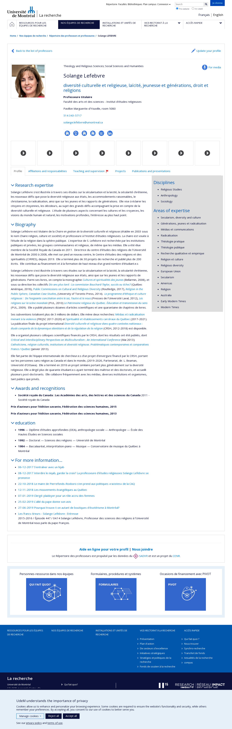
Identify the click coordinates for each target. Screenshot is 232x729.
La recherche (50, 15)
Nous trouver (191, 643)
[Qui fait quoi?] (46, 594)
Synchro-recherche (194, 648)
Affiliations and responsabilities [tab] (47, 171)
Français (204, 15)
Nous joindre (142, 549)
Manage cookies (30, 716)
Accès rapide (192, 630)
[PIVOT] (185, 594)
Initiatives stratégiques (152, 653)
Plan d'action (147, 643)
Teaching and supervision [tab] (92, 172)
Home (13, 35)
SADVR (143, 556)
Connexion (162, 4)
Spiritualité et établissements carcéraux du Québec (98, 319)
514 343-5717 (72, 115)
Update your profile (208, 51)
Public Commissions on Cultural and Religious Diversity (67, 289)
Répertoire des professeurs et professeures (72, 35)
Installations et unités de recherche (111, 632)
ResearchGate (67, 133)
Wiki (101, 133)
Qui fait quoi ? (191, 639)
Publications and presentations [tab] (151, 171)
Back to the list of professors (34, 51)
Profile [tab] (18, 171)
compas (188, 662)
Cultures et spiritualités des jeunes (103, 280)
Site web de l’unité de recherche (84, 133)
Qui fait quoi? (71, 684)
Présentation (147, 639)
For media (214, 67)
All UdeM (198, 8)
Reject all (53, 716)
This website (183, 8)
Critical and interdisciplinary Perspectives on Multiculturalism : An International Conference (65, 339)
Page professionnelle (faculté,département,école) (76, 133)
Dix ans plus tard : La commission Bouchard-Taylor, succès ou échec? (90, 284)
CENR (176, 556)
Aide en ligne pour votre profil (103, 549)
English (218, 15)
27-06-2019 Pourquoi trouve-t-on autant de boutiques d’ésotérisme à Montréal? (68, 507)
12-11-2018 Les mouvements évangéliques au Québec (52, 489)
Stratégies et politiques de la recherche (155, 659)
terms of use (55, 723)
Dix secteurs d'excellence (154, 648)
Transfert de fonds (194, 653)
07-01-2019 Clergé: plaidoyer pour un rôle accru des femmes (56, 495)
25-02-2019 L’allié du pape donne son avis (44, 501)
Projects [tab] (120, 171)
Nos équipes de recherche (32, 35)
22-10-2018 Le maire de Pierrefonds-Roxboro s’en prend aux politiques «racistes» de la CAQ (76, 484)
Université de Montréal (21, 11)
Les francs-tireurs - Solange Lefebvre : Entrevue (48, 513)
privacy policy (34, 723)
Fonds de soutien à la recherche (157, 666)
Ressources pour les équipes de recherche (25, 632)
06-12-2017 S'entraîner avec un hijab (41, 467)
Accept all (71, 716)
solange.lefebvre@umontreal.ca (83, 122)
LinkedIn (110, 133)
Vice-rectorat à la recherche (157, 630)
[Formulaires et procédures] (116, 594)
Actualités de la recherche (198, 657)
